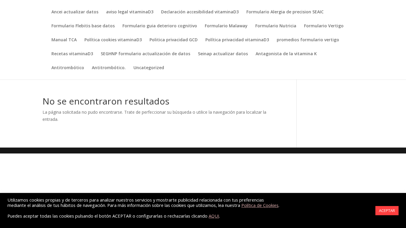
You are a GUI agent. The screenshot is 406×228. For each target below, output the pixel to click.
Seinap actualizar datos (223, 54)
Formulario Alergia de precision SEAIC (285, 12)
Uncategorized (148, 68)
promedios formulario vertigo (308, 40)
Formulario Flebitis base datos (83, 26)
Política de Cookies (259, 205)
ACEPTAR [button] (387, 210)
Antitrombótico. (109, 68)
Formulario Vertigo (324, 26)
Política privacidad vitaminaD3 (237, 40)
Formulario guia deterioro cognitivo (159, 26)
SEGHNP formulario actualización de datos (145, 54)
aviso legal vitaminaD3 (129, 12)
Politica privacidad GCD (174, 40)
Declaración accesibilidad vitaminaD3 (200, 12)
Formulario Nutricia (275, 26)
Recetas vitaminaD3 (72, 54)
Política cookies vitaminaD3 (113, 40)
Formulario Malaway (226, 26)
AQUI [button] (214, 216)
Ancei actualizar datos (74, 12)
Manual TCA (64, 40)
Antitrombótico (67, 68)
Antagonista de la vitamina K (286, 54)
